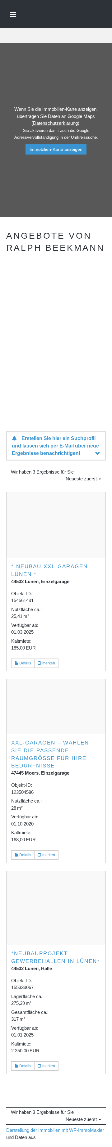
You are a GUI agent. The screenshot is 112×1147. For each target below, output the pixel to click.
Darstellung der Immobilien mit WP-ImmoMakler (55, 1130)
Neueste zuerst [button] (82, 478)
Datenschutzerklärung (55, 123)
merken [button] (48, 663)
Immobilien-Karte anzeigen (56, 148)
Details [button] (24, 663)
